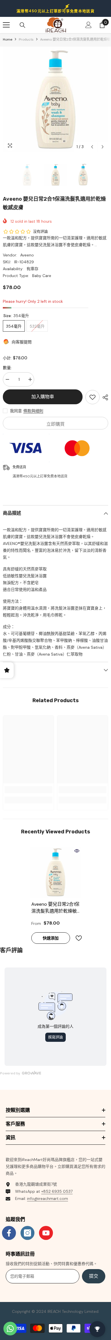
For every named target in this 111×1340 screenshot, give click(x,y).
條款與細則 (33, 411)
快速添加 (51, 938)
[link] (28, 789)
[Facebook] (9, 1233)
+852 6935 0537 (57, 1191)
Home (7, 39)
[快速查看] (77, 851)
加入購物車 (42, 397)
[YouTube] (46, 1233)
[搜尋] (22, 25)
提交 (93, 1276)
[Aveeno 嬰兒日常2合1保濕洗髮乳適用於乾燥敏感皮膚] (55, 872)
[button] (92, 147)
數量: (7, 367)
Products (26, 39)
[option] (55, 99)
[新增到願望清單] (92, 397)
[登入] (88, 25)
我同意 (16, 410)
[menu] (6, 24)
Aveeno (27, 255)
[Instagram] (27, 1233)
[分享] (104, 397)
